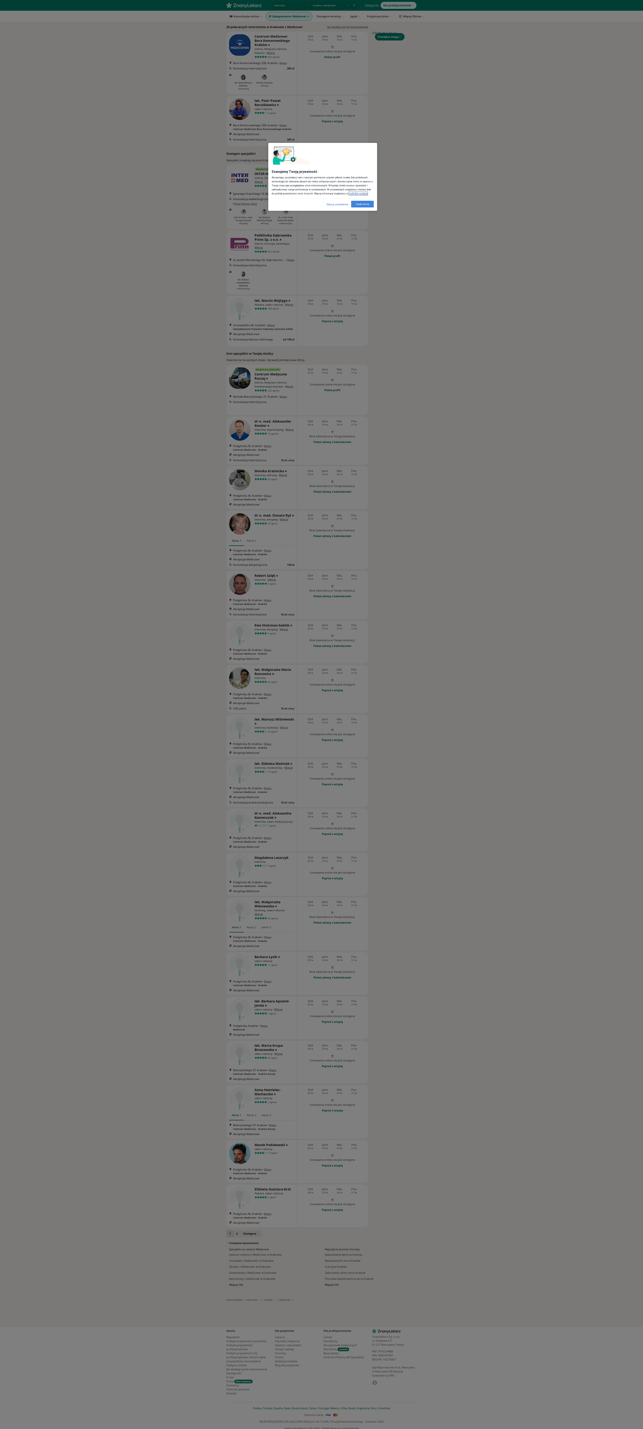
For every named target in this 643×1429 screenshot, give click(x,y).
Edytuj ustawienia (337, 204)
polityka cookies (358, 193)
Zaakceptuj (362, 204)
